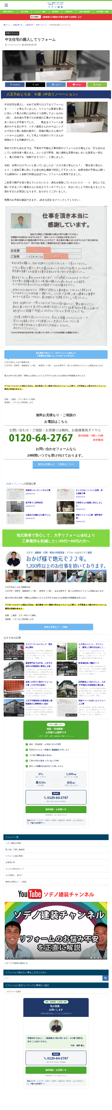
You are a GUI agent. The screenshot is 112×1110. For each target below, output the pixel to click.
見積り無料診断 (84, 11)
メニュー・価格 (40, 11)
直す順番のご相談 (103, 11)
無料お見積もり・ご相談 (56, 627)
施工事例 (55, 11)
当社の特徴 (24, 11)
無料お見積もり (8, 11)
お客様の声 (69, 11)
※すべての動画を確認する (16, 963)
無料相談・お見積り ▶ (56, 809)
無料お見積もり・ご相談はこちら (56, 464)
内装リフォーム (12, 33)
